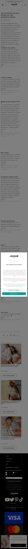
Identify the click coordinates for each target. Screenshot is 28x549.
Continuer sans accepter (14, 260)
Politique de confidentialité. (17, 286)
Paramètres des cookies (14, 290)
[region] (14, 274)
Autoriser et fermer (14, 293)
